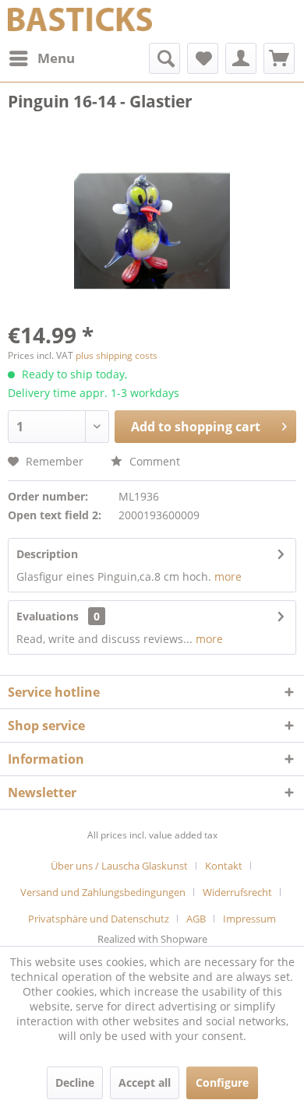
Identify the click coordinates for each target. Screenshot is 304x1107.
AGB (196, 919)
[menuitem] (41, 58)
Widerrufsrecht (237, 892)
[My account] (240, 58)
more (228, 576)
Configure (222, 1082)
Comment (153, 461)
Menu (56, 58)
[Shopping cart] (279, 58)
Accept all (144, 1082)
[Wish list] (202, 58)
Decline (74, 1082)
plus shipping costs (116, 355)
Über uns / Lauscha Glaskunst (119, 866)
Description (47, 553)
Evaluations (47, 616)
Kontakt (223, 866)
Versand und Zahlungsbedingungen (103, 892)
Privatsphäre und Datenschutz (98, 919)
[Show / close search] (164, 58)
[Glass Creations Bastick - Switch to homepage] (80, 21)
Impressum (249, 919)
